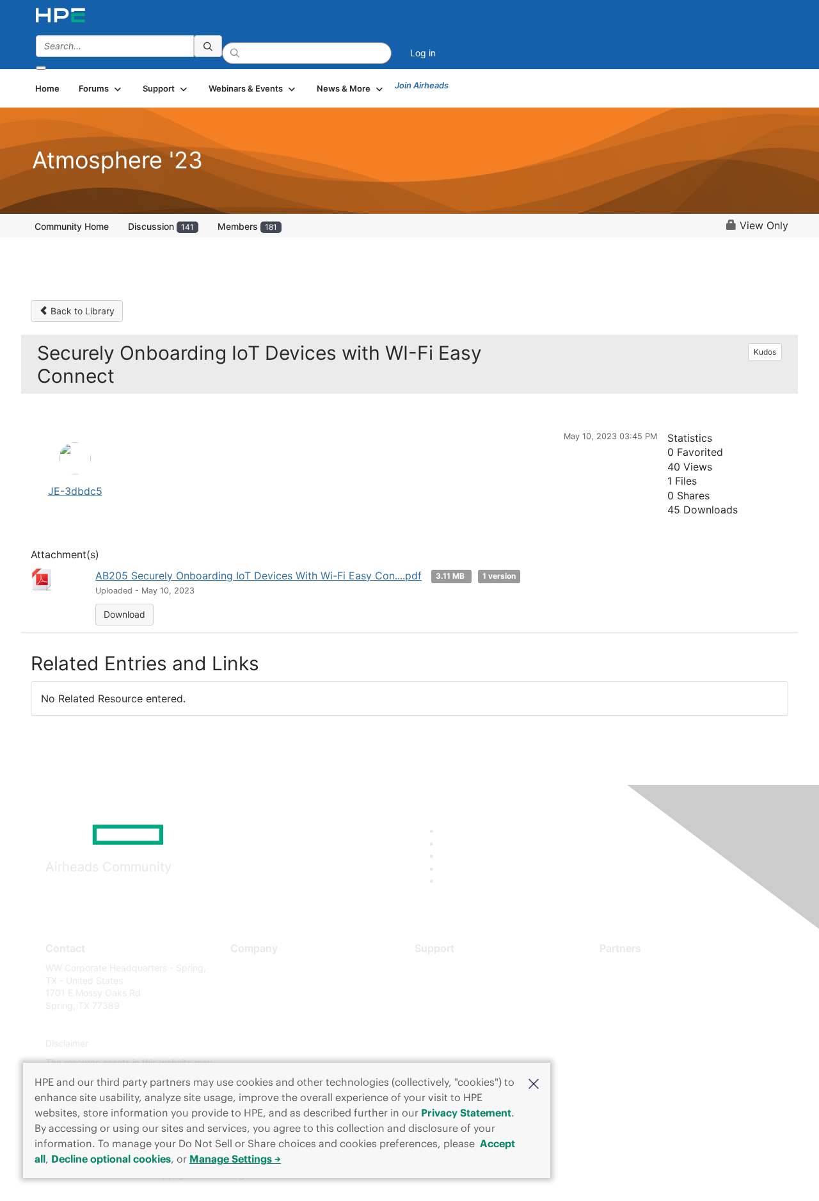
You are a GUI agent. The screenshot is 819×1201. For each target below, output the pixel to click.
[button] (534, 1083)
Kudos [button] (765, 352)
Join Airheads (422, 85)
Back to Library (81, 310)
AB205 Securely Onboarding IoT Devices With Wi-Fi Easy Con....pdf (258, 575)
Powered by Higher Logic (594, 1175)
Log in (423, 52)
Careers (246, 986)
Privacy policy (259, 1043)
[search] (208, 46)
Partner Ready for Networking (662, 1005)
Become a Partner (637, 986)
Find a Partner (629, 967)
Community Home (72, 226)
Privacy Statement (466, 1112)
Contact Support (449, 986)
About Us (249, 967)
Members (247, 226)
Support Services (451, 967)
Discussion (161, 226)
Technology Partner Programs (662, 1024)
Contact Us (253, 1005)
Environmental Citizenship (284, 1024)
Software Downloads (458, 1024)
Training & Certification (462, 1005)
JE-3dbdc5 (75, 491)
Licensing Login (447, 1043)
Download (124, 614)
